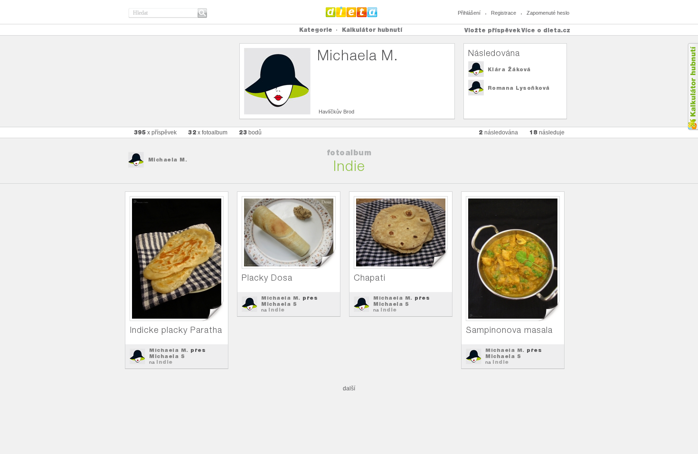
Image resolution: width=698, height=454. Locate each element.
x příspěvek (155, 132)
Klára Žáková (509, 69)
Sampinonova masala (509, 330)
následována (498, 132)
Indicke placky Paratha (176, 330)
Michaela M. (168, 159)
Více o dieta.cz (545, 30)
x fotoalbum (207, 132)
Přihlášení (469, 13)
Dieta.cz (351, 12)
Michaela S (167, 356)
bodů (250, 132)
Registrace (503, 13)
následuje (547, 132)
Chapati (370, 278)
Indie (164, 362)
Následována (494, 53)
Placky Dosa (267, 278)
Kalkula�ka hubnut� (692, 86)
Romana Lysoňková (519, 88)
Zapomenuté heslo (548, 13)
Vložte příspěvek (492, 30)
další (349, 388)
